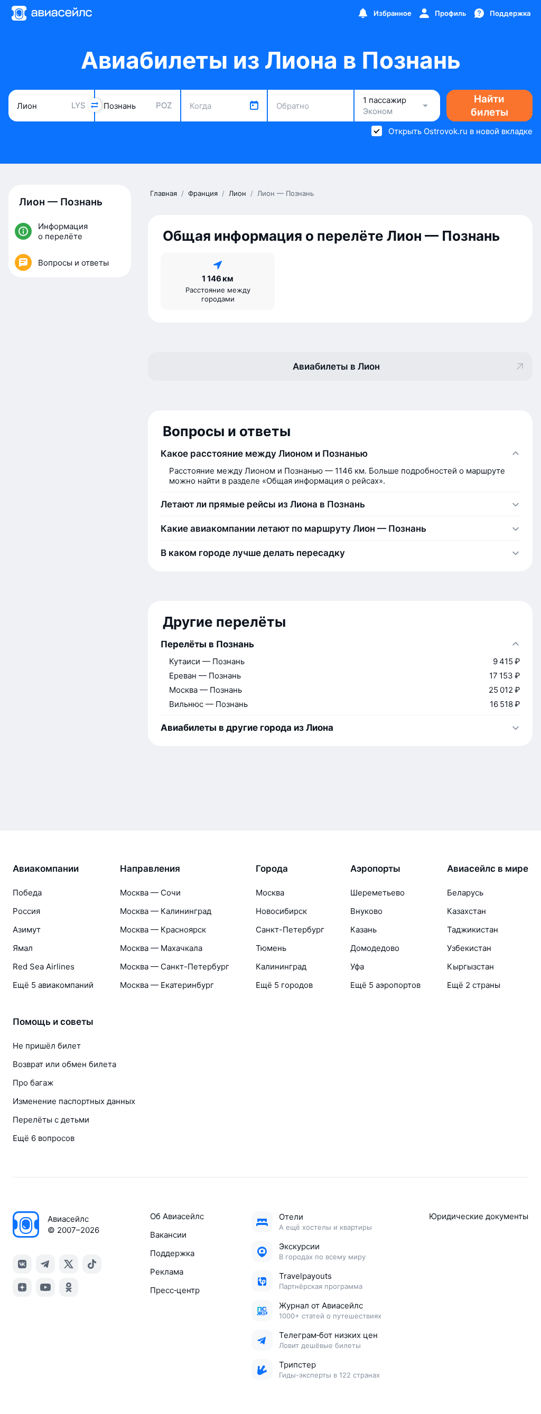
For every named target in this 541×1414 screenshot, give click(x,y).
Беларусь (465, 893)
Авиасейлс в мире (487, 868)
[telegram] (45, 1264)
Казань (363, 930)
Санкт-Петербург (290, 930)
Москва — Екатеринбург (167, 985)
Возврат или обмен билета (64, 1064)
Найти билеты (489, 105)
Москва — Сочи (150, 893)
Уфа (357, 966)
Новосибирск (281, 911)
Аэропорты (375, 868)
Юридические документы (478, 1216)
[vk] (22, 1264)
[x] (68, 1264)
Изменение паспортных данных (74, 1101)
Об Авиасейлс (177, 1216)
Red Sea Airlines (43, 966)
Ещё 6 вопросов (43, 1138)
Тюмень (271, 948)
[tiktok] (92, 1264)
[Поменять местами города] (94, 105)
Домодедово (374, 948)
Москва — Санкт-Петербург (174, 966)
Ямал (23, 948)
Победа (27, 893)
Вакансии (168, 1235)
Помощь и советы (53, 1021)
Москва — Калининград (165, 911)
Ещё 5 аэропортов (385, 985)
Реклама (166, 1272)
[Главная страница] (51, 13)
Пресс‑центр (175, 1290)
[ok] (68, 1287)
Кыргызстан (470, 966)
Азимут (27, 930)
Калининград (281, 966)
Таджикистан (472, 930)
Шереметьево (377, 893)
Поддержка (172, 1253)
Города (272, 868)
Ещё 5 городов (284, 985)
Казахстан (466, 911)
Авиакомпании (46, 868)
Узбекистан (469, 948)
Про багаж (33, 1083)
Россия (26, 911)
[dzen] (22, 1287)
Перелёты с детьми (51, 1120)
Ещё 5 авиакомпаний (53, 985)
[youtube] (45, 1287)
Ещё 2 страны (473, 985)
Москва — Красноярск (163, 930)
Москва (270, 893)
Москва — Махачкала (161, 948)
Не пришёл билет (47, 1046)
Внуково (366, 911)
